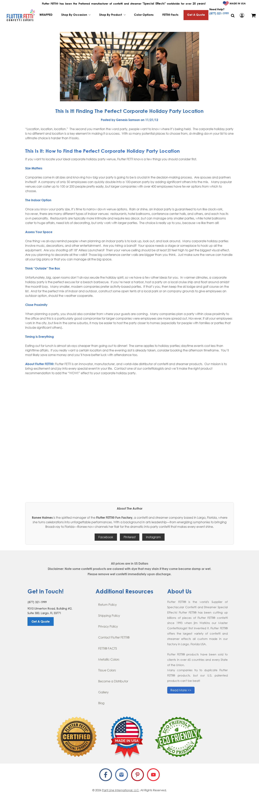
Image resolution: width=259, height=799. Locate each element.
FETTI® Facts (170, 14)
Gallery (103, 692)
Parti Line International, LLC (120, 790)
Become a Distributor (113, 681)
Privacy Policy (108, 626)
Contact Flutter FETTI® (114, 637)
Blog (101, 703)
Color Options (144, 14)
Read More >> (180, 690)
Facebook (105, 537)
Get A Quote (196, 14)
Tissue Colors (107, 670)
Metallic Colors (108, 659)
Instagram (153, 537)
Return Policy (107, 605)
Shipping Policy (109, 616)
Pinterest (130, 537)
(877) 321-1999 (219, 13)
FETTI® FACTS (107, 648)
